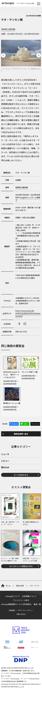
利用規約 (12, 610)
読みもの (5, 467)
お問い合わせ (21, 614)
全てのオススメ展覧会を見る (21, 566)
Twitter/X (36, 424)
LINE (25, 424)
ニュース (5, 454)
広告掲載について (29, 596)
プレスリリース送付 (21, 600)
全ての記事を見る (21, 475)
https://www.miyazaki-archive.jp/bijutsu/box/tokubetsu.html (28, 313)
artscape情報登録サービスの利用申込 (16, 604)
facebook (19, 324)
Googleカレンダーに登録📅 (27, 198)
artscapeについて (13, 596)
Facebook (15, 424)
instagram (25, 324)
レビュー (5, 461)
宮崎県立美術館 (8, 29)
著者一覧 (37, 604)
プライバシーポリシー (25, 610)
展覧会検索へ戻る (21, 433)
